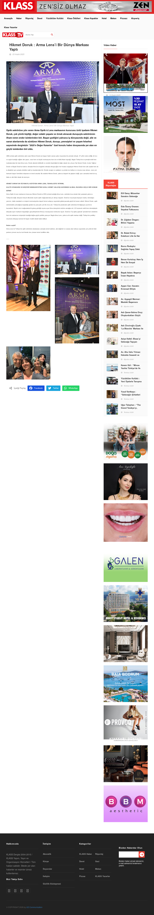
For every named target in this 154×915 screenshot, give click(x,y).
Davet (39, 18)
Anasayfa (8, 18)
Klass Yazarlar (10, 27)
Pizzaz (82, 876)
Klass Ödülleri (73, 18)
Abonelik (47, 854)
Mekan (113, 18)
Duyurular (47, 869)
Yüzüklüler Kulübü (54, 18)
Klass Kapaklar (91, 18)
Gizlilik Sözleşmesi (52, 883)
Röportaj (29, 18)
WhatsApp (73, 388)
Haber (19, 18)
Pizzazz (123, 18)
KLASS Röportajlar (111, 184)
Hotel (104, 18)
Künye (46, 861)
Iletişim (46, 876)
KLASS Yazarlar (102, 876)
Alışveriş (135, 18)
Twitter (56, 388)
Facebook (38, 388)
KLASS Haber (85, 854)
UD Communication (34, 907)
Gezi (97, 861)
